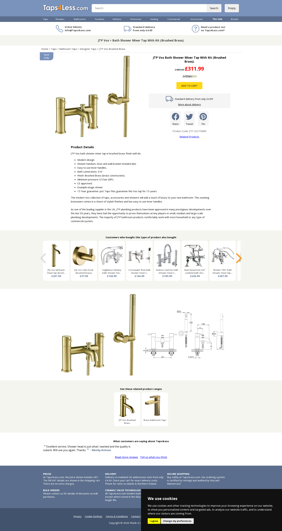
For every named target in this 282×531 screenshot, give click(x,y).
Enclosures (135, 19)
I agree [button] (154, 521)
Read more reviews (126, 457)
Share (175, 123)
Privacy (77, 516)
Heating (154, 19)
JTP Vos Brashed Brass (112, 48)
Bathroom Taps (68, 48)
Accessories (196, 19)
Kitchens (117, 19)
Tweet (189, 123)
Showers (59, 19)
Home (44, 48)
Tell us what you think (153, 457)
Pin (203, 123)
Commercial (173, 19)
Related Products (189, 136)
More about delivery (189, 104)
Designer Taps (88, 48)
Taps (45, 19)
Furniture (99, 19)
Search (214, 8)
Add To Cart (189, 85)
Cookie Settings (93, 516)
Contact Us (137, 516)
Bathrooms (80, 19)
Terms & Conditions (117, 516)
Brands (234, 19)
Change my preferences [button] (177, 521)
